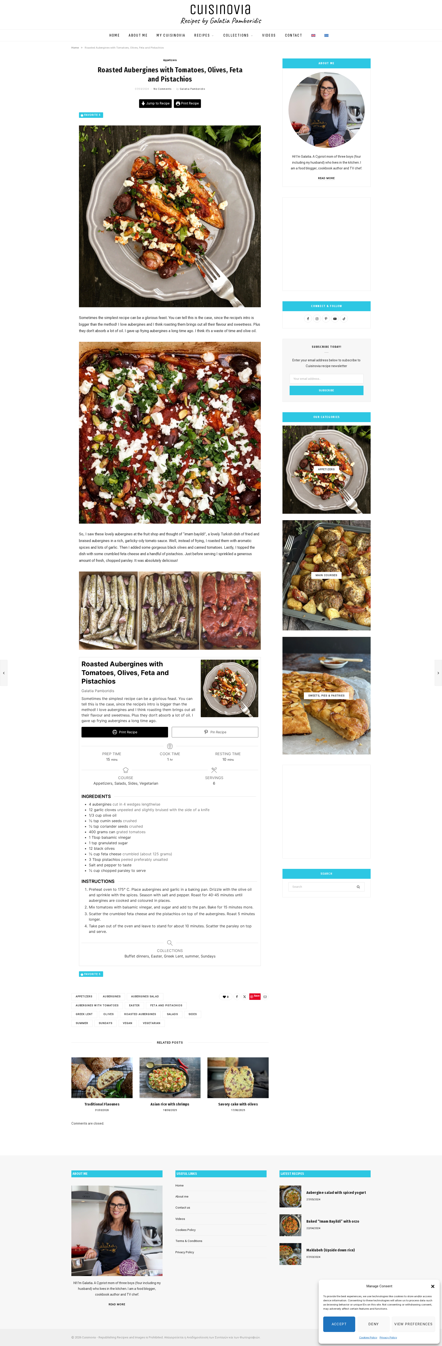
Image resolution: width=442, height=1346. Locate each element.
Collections (236, 35)
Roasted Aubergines (140, 1014)
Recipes (202, 35)
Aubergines (111, 996)
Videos (269, 35)
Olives (108, 1014)
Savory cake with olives (238, 1104)
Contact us (182, 1207)
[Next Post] (438, 673)
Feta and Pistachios (166, 1005)
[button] (432, 1286)
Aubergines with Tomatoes (97, 1005)
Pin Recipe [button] (217, 732)
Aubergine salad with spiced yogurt (336, 1192)
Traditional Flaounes (101, 1104)
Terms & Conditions (188, 1241)
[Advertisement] (326, 244)
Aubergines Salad (145, 996)
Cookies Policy (368, 1337)
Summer (82, 1023)
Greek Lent (84, 1014)
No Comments (162, 88)
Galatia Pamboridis (192, 88)
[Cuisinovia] (221, 15)
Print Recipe (189, 103)
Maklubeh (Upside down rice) (330, 1250)
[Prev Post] (3, 673)
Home (114, 35)
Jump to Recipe (157, 103)
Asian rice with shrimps (170, 1104)
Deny (373, 1324)
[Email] (48, 146)
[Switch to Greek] (326, 33)
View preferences (413, 1324)
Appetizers (170, 60)
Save (51, 138)
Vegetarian (151, 1023)
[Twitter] (48, 128)
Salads (172, 1014)
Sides (193, 1014)
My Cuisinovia (171, 35)
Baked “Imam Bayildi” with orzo (332, 1221)
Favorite (92, 114)
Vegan (127, 1023)
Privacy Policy (388, 1337)
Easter (134, 1005)
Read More (326, 178)
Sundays (105, 1023)
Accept (339, 1324)
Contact (293, 35)
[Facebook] (48, 116)
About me (138, 35)
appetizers (84, 996)
